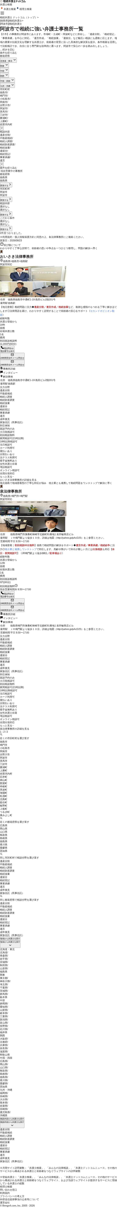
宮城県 (3, 962)
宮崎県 (3, 1109)
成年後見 (5, 890)
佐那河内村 (6, 124)
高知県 (3, 851)
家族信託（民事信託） (12, 893)
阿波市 (3, 108)
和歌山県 (5, 1054)
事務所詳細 (9, 368)
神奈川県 (5, 981)
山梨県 (3, 1010)
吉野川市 (5, 105)
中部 (2, 71)
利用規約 (7, 237)
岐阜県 (3, 1013)
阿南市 (3, 102)
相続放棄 (5, 147)
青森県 (3, 955)
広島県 (3, 825)
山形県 (3, 968)
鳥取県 (3, 835)
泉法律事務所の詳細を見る (14, 728)
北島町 (3, 799)
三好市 (3, 115)
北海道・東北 (6, 61)
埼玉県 (3, 984)
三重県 (3, 1016)
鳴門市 (3, 95)
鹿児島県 (5, 1112)
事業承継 (5, 157)
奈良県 (3, 1048)
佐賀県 (3, 1106)
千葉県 (3, 987)
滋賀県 (3, 1051)
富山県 (3, 1022)
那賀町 (3, 783)
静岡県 (3, 1003)
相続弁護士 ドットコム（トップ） (18, 17)
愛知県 (3, 1006)
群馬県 (3, 994)
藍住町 (3, 802)
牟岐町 (3, 786)
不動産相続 (6, 138)
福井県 (3, 1032)
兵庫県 (3, 1045)
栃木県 (3, 997)
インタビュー (10, 372)
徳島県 (6, 261)
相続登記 (5, 154)
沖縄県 (3, 1115)
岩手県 (3, 959)
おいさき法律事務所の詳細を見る (18, 480)
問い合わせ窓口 (8, 1190)
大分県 (3, 1099)
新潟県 (3, 1019)
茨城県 (3, 990)
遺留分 (3, 151)
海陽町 (3, 793)
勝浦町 (3, 118)
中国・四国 (5, 81)
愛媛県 (3, 847)
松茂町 (3, 796)
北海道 (3, 952)
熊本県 (3, 1102)
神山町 (3, 780)
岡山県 (3, 828)
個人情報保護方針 (24, 237)
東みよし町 (6, 815)
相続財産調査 (7, 144)
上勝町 (3, 121)
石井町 (3, 777)
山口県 (3, 831)
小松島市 (5, 99)
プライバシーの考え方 (12, 1196)
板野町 (3, 805)
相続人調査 (6, 141)
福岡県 (3, 1093)
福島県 (3, 971)
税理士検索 (26, 9)
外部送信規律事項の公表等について (19, 1199)
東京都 (3, 978)
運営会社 (5, 1202)
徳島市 (3, 92)
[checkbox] (0, 171)
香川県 (3, 844)
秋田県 (3, 965)
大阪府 (3, 1038)
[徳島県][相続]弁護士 (11, 20)
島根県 (3, 838)
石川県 (3, 1029)
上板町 (3, 809)
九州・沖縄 (5, 86)
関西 (2, 76)
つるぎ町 (5, 812)
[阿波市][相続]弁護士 (11, 24)
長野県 (3, 1026)
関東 (2, 66)
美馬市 (3, 111)
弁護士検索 (10, 9)
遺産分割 (5, 135)
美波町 (3, 789)
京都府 (3, 1042)
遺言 (2, 160)
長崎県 (3, 1096)
